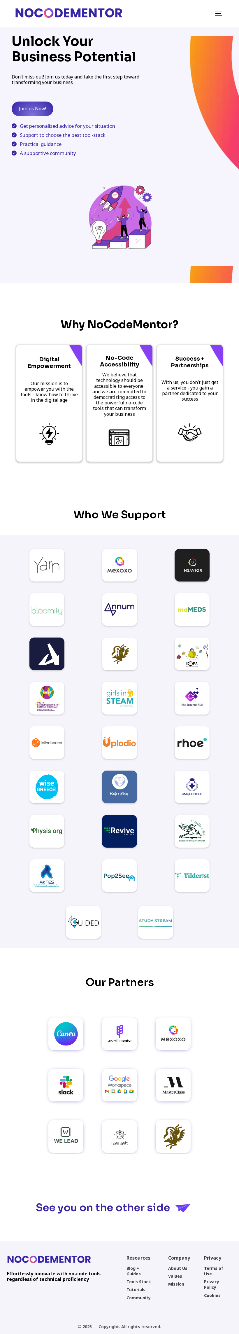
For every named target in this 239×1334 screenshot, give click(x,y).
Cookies (212, 1295)
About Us (177, 1268)
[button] (218, 13)
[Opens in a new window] (46, 565)
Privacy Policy (211, 1284)
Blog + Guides (133, 1271)
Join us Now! (32, 108)
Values (175, 1276)
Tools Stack (138, 1281)
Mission (176, 1284)
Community (138, 1297)
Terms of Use (213, 1271)
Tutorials (135, 1289)
